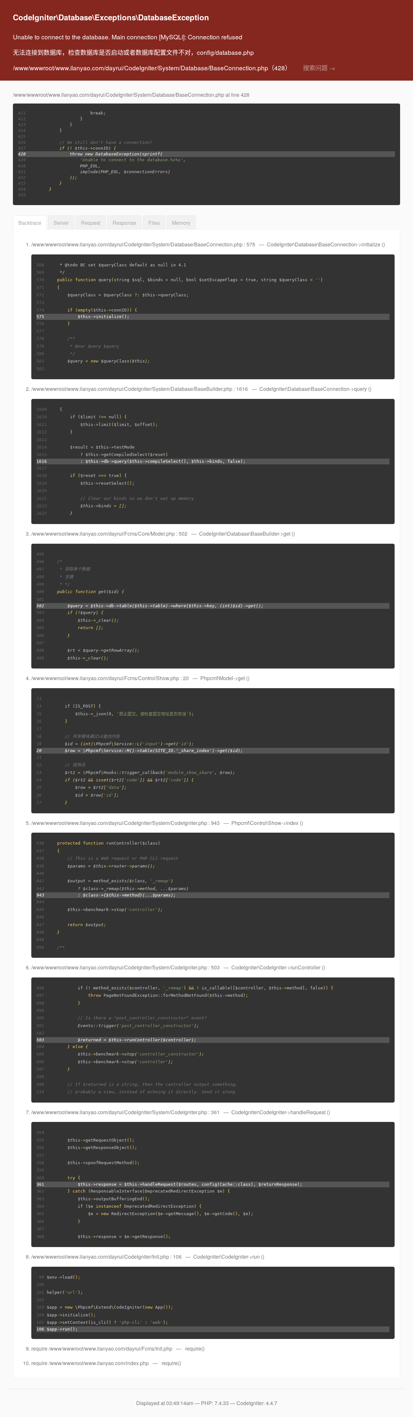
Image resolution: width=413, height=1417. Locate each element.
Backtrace (29, 222)
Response (124, 222)
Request (90, 222)
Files (154, 222)
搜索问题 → (319, 67)
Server (61, 222)
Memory (181, 222)
